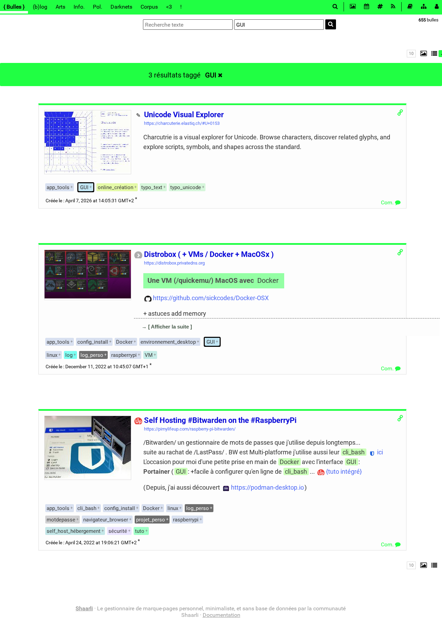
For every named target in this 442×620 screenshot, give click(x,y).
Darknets (121, 6)
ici (380, 452)
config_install (92, 342)
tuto (139, 531)
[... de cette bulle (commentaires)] (141, 336)
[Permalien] (399, 112)
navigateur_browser (105, 520)
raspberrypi (124, 355)
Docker (268, 281)
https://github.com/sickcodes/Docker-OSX (211, 298)
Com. (388, 202)
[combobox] (279, 24)
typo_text (151, 187)
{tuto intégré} (344, 471)
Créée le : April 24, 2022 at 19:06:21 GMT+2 (91, 543)
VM (149, 355)
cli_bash (354, 452)
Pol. (97, 6)
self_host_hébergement (73, 531)
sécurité (117, 531)
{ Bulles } (14, 6)
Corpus (149, 6)
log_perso (91, 355)
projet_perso (150, 520)
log (69, 355)
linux (52, 355)
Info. (79, 6)
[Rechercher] (330, 24)
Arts (60, 6)
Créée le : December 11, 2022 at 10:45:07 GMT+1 (97, 367)
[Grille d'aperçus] (422, 53)
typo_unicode (185, 187)
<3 (169, 6)
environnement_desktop (168, 342)
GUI (210, 75)
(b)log (40, 6)
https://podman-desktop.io (267, 487)
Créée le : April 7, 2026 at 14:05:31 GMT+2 (90, 201)
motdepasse (61, 520)
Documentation (221, 615)
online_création (115, 187)
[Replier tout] (434, 53)
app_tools (58, 187)
